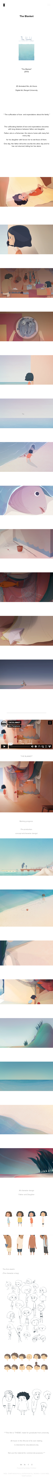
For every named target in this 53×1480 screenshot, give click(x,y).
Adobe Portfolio (30, 1468)
